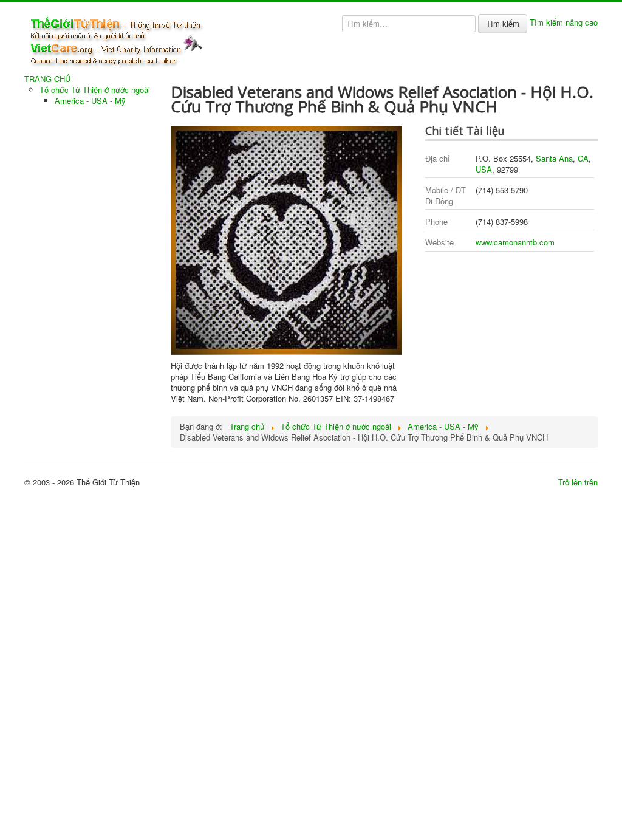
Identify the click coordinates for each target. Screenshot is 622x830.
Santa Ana (554, 158)
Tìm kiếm (502, 23)
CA (583, 158)
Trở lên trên (578, 482)
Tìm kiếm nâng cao (564, 22)
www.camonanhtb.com (515, 242)
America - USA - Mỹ (90, 100)
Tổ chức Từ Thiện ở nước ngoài (94, 89)
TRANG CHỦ (47, 79)
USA (484, 169)
